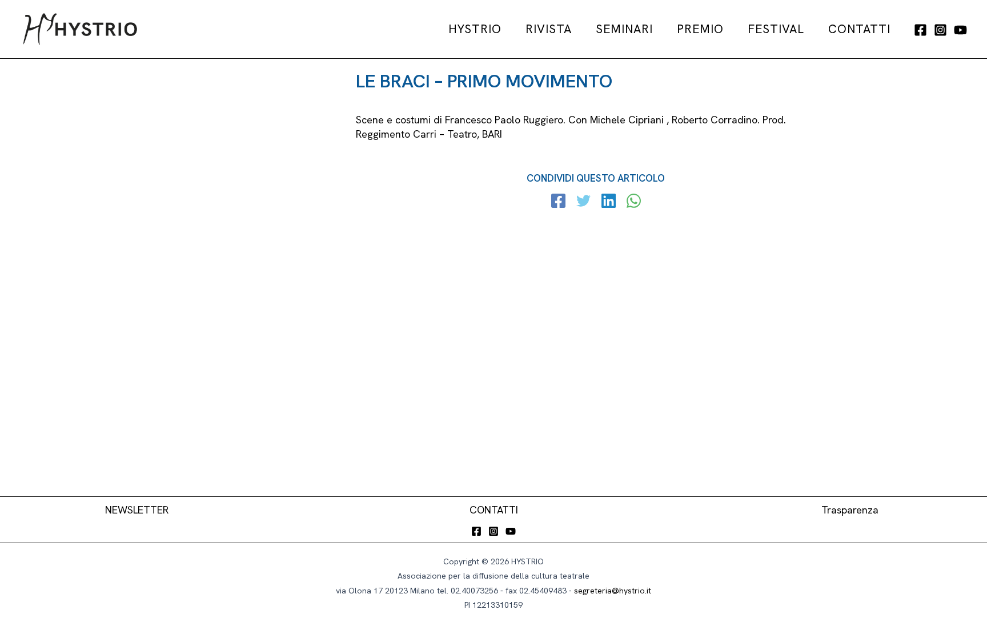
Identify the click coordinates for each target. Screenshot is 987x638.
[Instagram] (940, 30)
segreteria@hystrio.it (612, 590)
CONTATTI (494, 509)
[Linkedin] (608, 202)
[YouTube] (960, 30)
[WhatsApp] (634, 202)
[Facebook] (920, 30)
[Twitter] (583, 202)
